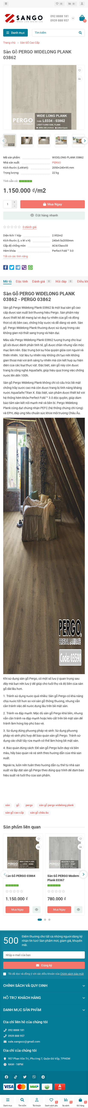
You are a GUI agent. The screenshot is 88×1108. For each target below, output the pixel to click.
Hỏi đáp (63, 281)
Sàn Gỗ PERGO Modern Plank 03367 (63, 878)
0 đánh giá (30, 227)
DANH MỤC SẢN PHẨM (22, 1010)
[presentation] (3, 141)
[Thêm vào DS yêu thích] (79, 70)
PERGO (56, 162)
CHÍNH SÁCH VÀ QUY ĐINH (25, 985)
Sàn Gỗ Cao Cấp (30, 42)
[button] (40, 920)
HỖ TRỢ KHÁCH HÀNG (22, 998)
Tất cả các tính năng (15, 256)
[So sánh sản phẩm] (79, 79)
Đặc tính (22, 281)
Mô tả (7, 281)
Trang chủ (9, 42)
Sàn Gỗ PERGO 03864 (20, 876)
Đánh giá (41, 281)
